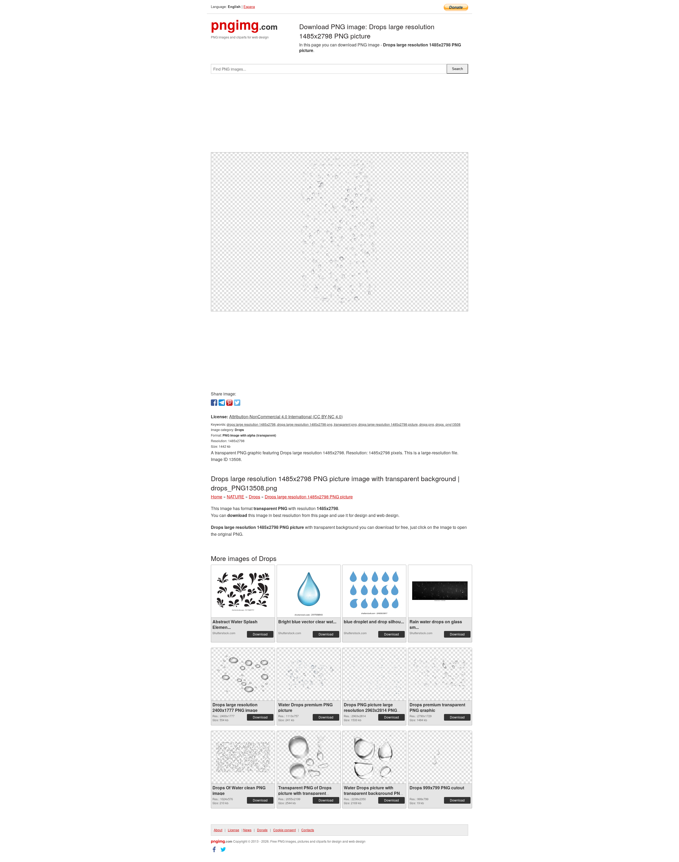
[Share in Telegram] (222, 402)
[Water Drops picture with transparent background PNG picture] (374, 757)
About (218, 830)
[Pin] (229, 402)
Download (260, 634)
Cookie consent (284, 830)
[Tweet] (237, 402)
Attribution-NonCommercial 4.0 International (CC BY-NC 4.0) (286, 416)
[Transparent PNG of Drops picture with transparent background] (308, 757)
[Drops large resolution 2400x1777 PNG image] (242, 674)
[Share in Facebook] (214, 402)
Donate (262, 830)
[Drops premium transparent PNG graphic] (440, 674)
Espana (249, 6)
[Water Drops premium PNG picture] (308, 674)
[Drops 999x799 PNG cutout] (440, 757)
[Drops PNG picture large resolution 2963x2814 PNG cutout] (374, 674)
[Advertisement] (339, 115)
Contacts (307, 830)
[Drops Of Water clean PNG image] (242, 757)
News (247, 830)
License (233, 830)
